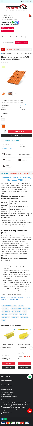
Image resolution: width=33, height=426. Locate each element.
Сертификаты (25, 37)
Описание (4, 173)
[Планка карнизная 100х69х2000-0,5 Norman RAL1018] (8, 336)
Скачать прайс (8, 28)
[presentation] (1, 348)
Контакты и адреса (21, 42)
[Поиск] (30, 49)
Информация (5, 376)
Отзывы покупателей (8, 42)
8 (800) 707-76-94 (8, 17)
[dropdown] (2, 1)
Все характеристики (6, 148)
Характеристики (15, 173)
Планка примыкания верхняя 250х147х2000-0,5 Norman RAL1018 (24, 346)
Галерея (19, 40)
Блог (14, 40)
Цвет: (2, 122)
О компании (5, 37)
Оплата (18, 37)
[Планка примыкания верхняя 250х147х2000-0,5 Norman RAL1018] (24, 336)
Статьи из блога (6, 385)
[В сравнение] (14, 333)
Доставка (12, 37)
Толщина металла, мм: (7, 116)
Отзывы (25, 173)
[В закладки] (14, 330)
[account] (31, 1)
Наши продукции (7, 380)
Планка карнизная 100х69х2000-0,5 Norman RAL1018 (7, 346)
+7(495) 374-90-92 (8, 15)
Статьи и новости (7, 40)
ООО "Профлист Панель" (24, 104)
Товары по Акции (7, 31)
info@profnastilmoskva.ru (9, 19)
